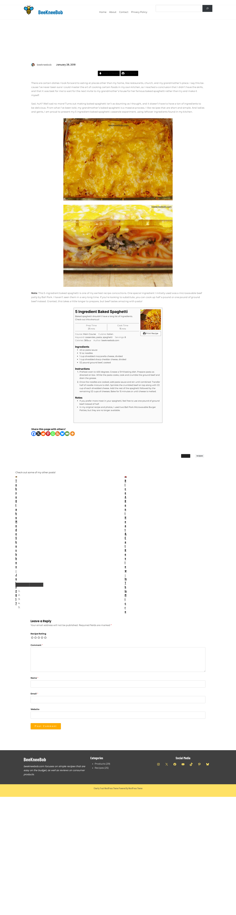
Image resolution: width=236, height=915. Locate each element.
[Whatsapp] (52, 433)
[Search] (207, 8)
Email (34, 693)
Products (100, 763)
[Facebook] (33, 433)
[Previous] (22, 585)
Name (34, 678)
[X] (38, 433)
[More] (72, 433)
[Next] (36, 585)
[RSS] (57, 433)
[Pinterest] (48, 433)
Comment (37, 645)
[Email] (67, 433)
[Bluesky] (62, 433)
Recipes (185, 455)
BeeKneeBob (50, 12)
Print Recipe (130, 73)
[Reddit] (43, 433)
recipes (199, 455)
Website (35, 709)
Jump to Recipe (110, 73)
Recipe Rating (38, 633)
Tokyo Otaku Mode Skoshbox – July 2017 (16, 542)
